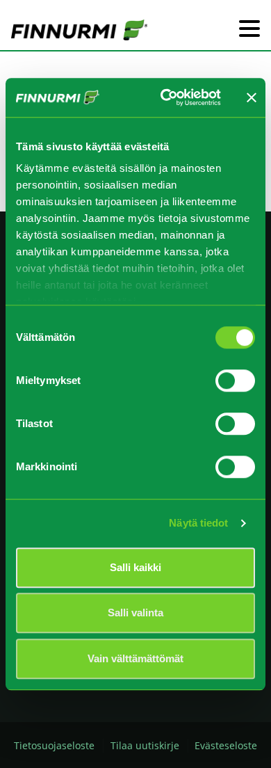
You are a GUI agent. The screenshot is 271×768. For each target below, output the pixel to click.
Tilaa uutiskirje (144, 745)
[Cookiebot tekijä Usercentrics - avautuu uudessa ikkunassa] (165, 97)
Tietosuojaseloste (54, 745)
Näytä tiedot (198, 523)
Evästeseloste (226, 745)
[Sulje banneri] (251, 97)
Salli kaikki (135, 567)
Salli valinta (135, 612)
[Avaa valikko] (249, 29)
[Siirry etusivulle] (79, 29)
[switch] (235, 380)
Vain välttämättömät (135, 658)
